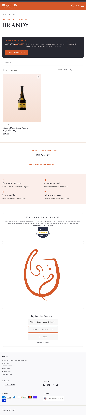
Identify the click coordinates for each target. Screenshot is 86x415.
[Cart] (77, 5)
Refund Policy (6, 363)
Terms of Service (7, 366)
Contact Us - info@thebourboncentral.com (14, 360)
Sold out (22, 120)
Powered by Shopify (8, 410)
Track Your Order (7, 374)
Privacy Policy (6, 368)
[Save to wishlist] (38, 77)
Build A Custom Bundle (43, 329)
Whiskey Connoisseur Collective (43, 322)
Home (4, 14)
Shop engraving (15, 52)
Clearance (43, 337)
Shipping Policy (6, 371)
